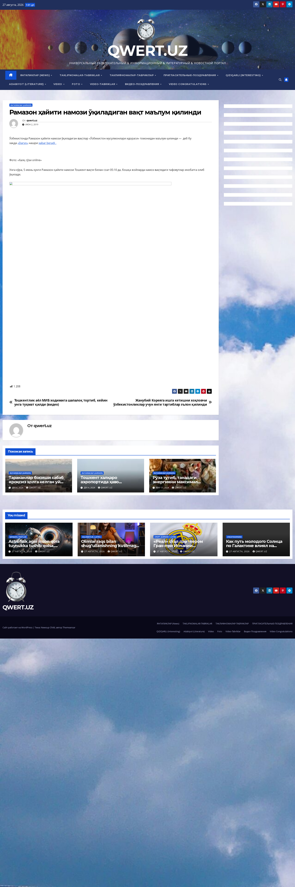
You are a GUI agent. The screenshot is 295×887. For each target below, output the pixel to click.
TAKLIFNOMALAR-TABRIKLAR (80, 75)
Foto (76, 84)
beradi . (51, 143)
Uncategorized (234, 537)
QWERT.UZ (147, 50)
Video (58, 84)
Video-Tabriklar (103, 84)
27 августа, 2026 (22, 551)
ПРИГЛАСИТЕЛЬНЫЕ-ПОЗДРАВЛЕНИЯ (190, 75)
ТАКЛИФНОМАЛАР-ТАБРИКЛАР (132, 75)
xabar (43, 143)
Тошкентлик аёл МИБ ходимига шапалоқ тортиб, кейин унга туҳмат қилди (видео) (61, 402)
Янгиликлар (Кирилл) (20, 105)
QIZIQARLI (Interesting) (243, 75)
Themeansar (69, 627)
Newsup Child (48, 627)
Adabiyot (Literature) (26, 84)
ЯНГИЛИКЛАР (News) (35, 75)
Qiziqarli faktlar (18, 537)
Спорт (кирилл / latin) (165, 537)
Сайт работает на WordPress (18, 627)
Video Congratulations (188, 84)
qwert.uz (31, 120)
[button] (280, 80)
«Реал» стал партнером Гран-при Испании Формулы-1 (178, 545)
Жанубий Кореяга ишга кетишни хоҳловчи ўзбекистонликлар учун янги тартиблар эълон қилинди (160, 402)
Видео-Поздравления (142, 84)
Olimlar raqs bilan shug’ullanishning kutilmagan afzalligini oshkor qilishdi (111, 545)
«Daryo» (23, 143)
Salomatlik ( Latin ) (91, 537)
